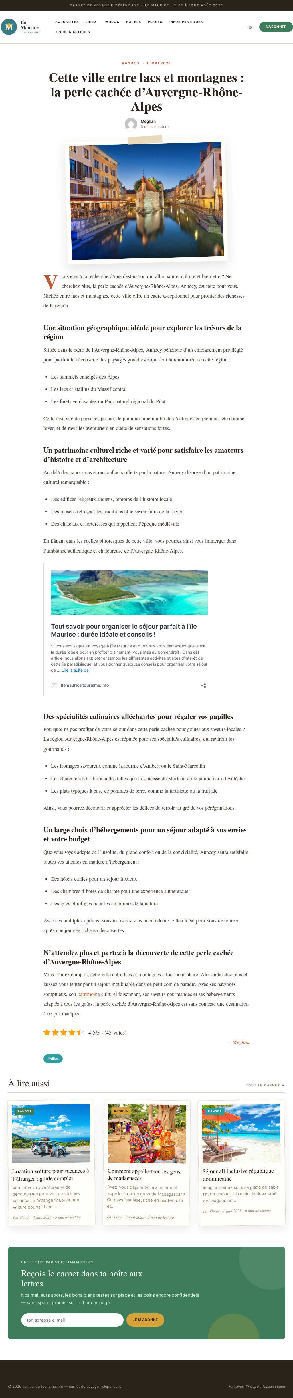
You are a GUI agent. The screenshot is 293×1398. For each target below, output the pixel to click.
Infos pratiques (186, 22)
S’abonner (276, 27)
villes (54, 1058)
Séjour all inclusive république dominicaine (238, 1174)
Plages (155, 22)
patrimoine (89, 994)
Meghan (148, 121)
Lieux (91, 22)
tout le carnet (265, 1085)
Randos (111, 22)
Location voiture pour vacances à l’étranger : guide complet (50, 1174)
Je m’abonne (145, 1320)
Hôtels (133, 22)
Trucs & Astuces (72, 32)
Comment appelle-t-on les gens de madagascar (143, 1174)
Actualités (67, 22)
